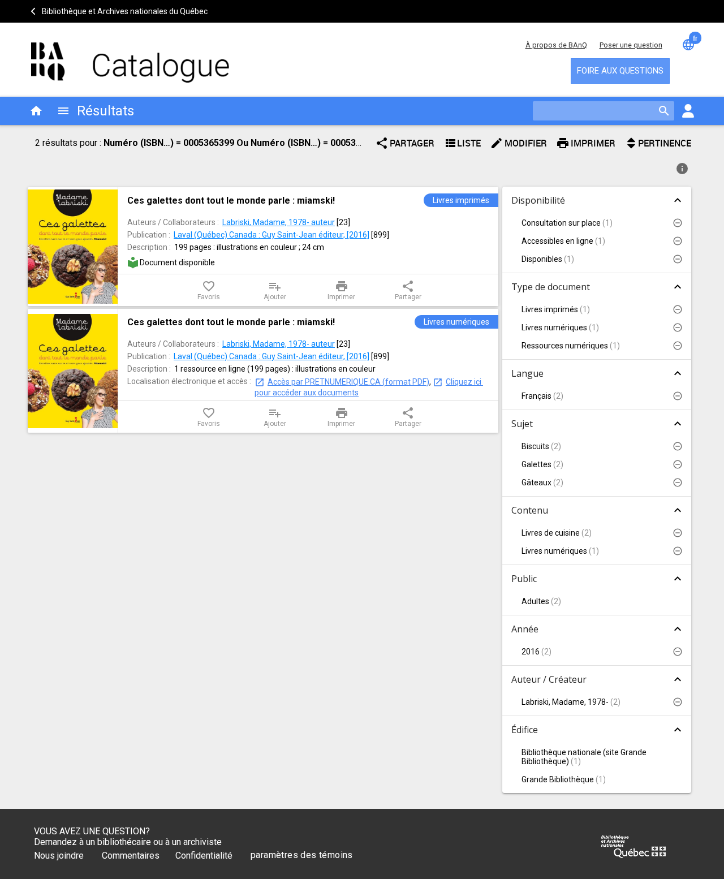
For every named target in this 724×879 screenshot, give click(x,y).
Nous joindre (59, 855)
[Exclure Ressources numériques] (677, 345)
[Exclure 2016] (677, 651)
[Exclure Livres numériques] (677, 327)
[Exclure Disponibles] (677, 259)
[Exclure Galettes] (677, 464)
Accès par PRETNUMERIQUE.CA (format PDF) (348, 381)
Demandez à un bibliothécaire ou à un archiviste (128, 842)
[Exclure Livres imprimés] (677, 309)
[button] (596, 223)
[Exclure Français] (677, 395)
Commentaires (131, 855)
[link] (308, 200)
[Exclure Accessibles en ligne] (677, 240)
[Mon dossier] (687, 110)
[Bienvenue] (130, 57)
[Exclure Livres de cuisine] (677, 532)
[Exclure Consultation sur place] (677, 222)
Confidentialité (203, 855)
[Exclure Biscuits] (677, 446)
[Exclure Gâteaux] (677, 482)
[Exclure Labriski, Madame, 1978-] (677, 701)
